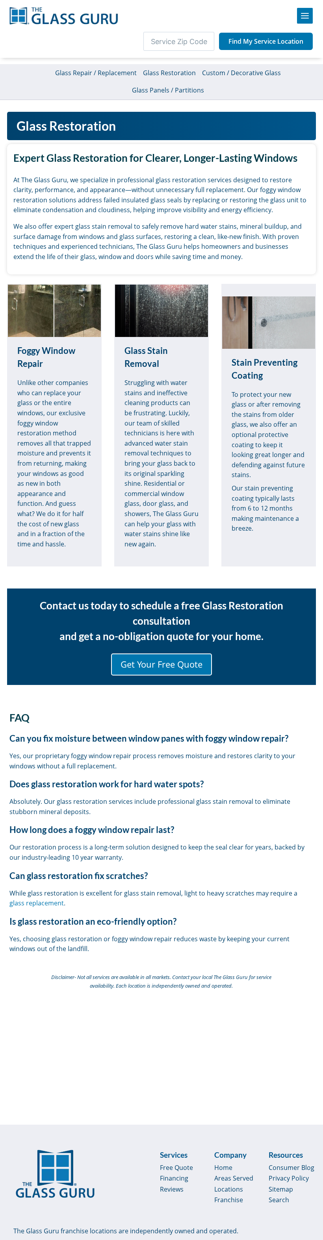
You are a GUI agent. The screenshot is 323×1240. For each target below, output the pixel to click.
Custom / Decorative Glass (241, 72)
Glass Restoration (169, 72)
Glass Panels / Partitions (168, 90)
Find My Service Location (265, 41)
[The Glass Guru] (55, 1174)
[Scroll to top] (308, 1174)
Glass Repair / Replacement (96, 72)
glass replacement (36, 903)
